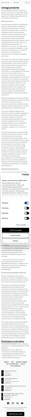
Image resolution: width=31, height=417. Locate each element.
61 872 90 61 (8, 375)
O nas (12, 362)
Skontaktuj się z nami (15, 414)
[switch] (26, 208)
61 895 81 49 (8, 390)
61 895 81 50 (8, 383)
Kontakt (6, 362)
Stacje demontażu (15, 366)
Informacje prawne (21, 362)
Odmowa (15, 241)
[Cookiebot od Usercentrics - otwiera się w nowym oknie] (22, 175)
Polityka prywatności (12, 364)
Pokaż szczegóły (21, 225)
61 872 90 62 (7, 399)
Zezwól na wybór (15, 235)
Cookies (23, 364)
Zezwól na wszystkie (15, 230)
